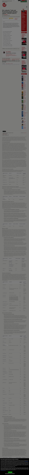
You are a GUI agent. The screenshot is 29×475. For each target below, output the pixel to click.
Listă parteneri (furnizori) (3, 470)
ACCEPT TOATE (10, 472)
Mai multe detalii (26, 461)
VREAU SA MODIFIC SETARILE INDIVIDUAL (10, 473)
